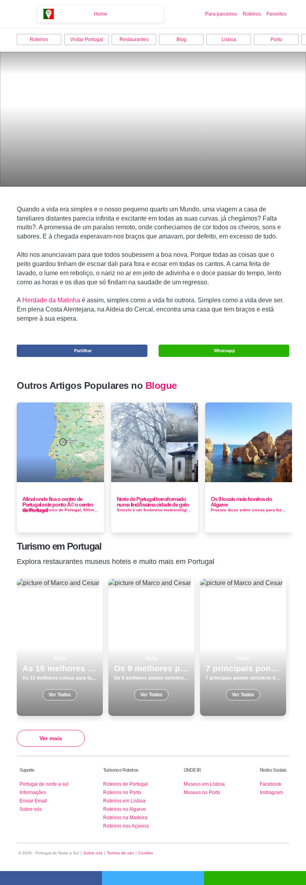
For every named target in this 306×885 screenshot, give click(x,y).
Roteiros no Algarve (124, 809)
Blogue (161, 385)
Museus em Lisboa (204, 784)
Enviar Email (33, 801)
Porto (276, 39)
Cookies (145, 853)
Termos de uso (120, 853)
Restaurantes (134, 39)
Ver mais (50, 738)
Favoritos (276, 14)
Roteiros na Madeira (125, 817)
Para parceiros (221, 14)
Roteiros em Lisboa (124, 801)
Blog (181, 39)
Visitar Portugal (86, 39)
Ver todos (60, 647)
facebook (51, 878)
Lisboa (229, 39)
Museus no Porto (202, 792)
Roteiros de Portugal (125, 784)
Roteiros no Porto (122, 792)
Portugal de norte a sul (44, 784)
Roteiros (252, 14)
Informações (33, 792)
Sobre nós (31, 809)
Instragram (271, 792)
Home (100, 14)
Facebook (270, 784)
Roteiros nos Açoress (126, 826)
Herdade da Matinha (51, 300)
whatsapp (255, 878)
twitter (153, 878)
